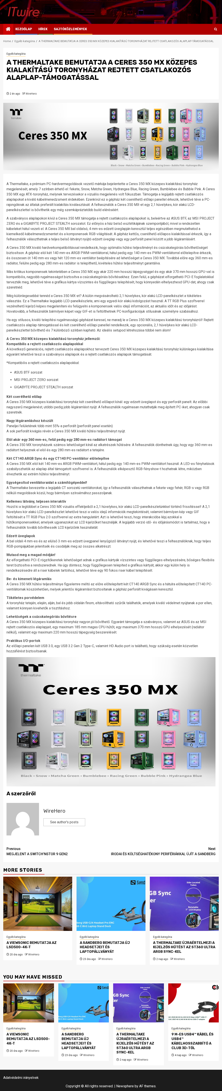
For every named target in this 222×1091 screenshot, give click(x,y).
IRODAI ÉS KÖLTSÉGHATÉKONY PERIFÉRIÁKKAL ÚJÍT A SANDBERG (163, 851)
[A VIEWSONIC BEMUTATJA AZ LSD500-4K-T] (37, 904)
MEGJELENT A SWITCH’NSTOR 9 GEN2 (37, 851)
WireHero (31, 93)
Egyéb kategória (16, 53)
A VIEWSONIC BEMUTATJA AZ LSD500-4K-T (28, 1038)
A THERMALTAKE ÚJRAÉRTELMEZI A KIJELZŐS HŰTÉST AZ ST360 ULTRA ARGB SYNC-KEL (184, 947)
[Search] (215, 29)
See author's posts (64, 822)
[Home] (8, 29)
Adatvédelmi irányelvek (21, 1078)
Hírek (42, 29)
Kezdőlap (23, 29)
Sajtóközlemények (70, 29)
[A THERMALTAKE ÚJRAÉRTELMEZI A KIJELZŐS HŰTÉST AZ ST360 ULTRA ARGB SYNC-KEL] (184, 904)
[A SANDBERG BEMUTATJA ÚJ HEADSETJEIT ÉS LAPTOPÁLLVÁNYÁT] (111, 904)
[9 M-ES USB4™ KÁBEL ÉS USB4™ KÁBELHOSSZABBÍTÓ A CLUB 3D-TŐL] (193, 1002)
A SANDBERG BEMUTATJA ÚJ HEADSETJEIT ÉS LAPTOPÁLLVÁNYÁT (105, 947)
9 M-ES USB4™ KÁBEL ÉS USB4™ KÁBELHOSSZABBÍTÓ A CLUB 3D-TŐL (192, 1041)
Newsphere (125, 1086)
